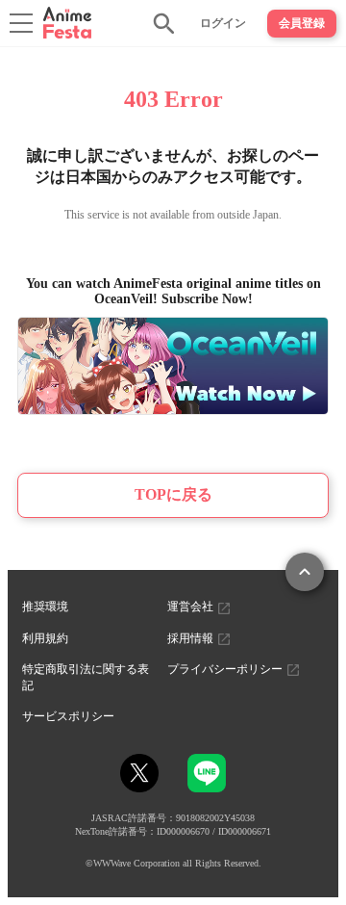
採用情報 (191, 638)
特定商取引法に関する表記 (85, 677)
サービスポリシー (68, 716)
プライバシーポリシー (226, 669)
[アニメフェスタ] (67, 23)
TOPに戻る (173, 494)
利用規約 (45, 638)
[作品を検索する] (164, 23)
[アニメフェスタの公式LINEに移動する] (206, 783)
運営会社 (191, 606)
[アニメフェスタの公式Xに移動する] (139, 773)
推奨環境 (45, 606)
